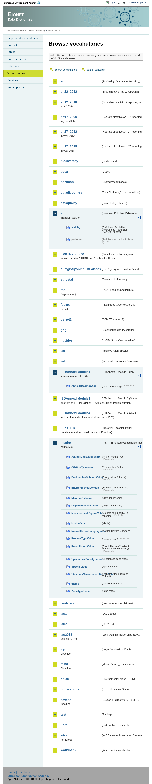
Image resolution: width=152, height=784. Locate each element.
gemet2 (66, 319)
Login (112, 2)
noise (65, 679)
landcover (68, 603)
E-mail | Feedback (19, 772)
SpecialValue (79, 566)
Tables (11, 51)
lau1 (64, 613)
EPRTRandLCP (72, 254)
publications (70, 689)
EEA (23, 3)
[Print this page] (120, 3)
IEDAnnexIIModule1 (75, 372)
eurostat (67, 279)
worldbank (68, 750)
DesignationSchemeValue (86, 477)
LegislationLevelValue (84, 505)
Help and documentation (22, 38)
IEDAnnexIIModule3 (75, 398)
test (63, 714)
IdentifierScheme (81, 498)
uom (64, 725)
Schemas (13, 66)
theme (75, 583)
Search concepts (95, 70)
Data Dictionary (37, 30)
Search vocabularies (66, 70)
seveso (66, 700)
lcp (63, 649)
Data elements (16, 59)
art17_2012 (69, 131)
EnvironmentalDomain (85, 487)
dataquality (69, 203)
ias (63, 350)
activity (75, 227)
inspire (66, 442)
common (67, 182)
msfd (64, 664)
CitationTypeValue (82, 467)
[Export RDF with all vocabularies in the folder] (139, 218)
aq (62, 81)
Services (12, 80)
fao (63, 290)
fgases (66, 304)
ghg (63, 330)
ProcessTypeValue (82, 538)
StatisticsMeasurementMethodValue (86, 574)
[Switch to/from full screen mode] (125, 3)
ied (63, 361)
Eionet (23, 30)
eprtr (64, 213)
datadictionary (71, 192)
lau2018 (66, 634)
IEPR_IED (68, 428)
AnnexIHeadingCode (83, 385)
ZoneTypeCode (80, 591)
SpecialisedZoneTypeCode (86, 559)
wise (64, 735)
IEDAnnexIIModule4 (75, 413)
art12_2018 (69, 102)
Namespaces (15, 87)
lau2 (64, 624)
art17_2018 (69, 146)
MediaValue (78, 523)
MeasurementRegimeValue (86, 513)
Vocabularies (16, 73)
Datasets (12, 45)
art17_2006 (69, 117)
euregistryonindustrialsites (81, 269)
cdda (64, 171)
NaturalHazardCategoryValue (86, 531)
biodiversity (69, 161)
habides (67, 340)
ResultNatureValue (82, 546)
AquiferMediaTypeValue (85, 456)
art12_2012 (69, 91)
